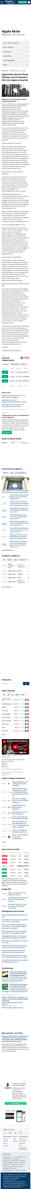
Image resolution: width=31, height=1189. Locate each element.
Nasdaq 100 (6, 1161)
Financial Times (22, 538)
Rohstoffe (6, 1168)
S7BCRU (26, 859)
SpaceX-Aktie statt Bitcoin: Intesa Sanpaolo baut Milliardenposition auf (15, 961)
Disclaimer (22, 1143)
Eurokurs (14, 1164)
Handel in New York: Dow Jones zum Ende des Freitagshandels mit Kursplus (19, 503)
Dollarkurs (6, 1164)
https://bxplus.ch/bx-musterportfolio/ (12, 769)
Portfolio (13, 1168)
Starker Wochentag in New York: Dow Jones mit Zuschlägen (19, 516)
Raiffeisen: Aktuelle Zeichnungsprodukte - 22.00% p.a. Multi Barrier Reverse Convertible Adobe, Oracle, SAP (20, 792)
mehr (3, 734)
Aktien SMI (6, 1157)
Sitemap (5, 1146)
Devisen (22, 1163)
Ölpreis (18, 1170)
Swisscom (5, 731)
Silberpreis (21, 1164)
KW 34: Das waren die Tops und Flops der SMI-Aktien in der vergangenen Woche (14, 932)
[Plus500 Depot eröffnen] (9, 3)
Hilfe (14, 1139)
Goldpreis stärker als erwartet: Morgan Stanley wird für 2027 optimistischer (13, 951)
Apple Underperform (11, 566)
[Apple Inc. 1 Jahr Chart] (25, 443)
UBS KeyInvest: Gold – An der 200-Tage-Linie (19, 813)
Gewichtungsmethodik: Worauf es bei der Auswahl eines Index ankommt (18, 899)
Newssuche (6, 680)
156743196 (25, 381)
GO (26, 683)
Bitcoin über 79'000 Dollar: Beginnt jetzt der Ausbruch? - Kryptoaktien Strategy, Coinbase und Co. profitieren (15, 926)
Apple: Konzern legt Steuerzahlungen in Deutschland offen (19, 496)
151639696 (25, 376)
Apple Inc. (5, 442)
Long (5, 372)
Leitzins (24, 1170)
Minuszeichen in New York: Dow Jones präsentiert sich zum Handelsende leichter (15, 946)
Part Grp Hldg (6, 717)
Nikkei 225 (15, 1161)
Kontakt (5, 1139)
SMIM (19, 1157)
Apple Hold (11, 581)
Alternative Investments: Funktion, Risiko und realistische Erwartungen (17, 906)
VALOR (4, 34)
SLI (15, 1157)
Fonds (5, 1166)
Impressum (22, 1139)
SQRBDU (26, 863)
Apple (12, 113)
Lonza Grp (5, 710)
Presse (5, 1143)
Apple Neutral (12, 571)
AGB (20, 1146)
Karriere (5, 1141)
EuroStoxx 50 (7, 1159)
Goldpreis (10, 1163)
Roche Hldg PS (6, 714)
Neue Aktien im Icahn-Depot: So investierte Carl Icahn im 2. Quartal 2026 (15, 920)
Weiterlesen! (6, 432)
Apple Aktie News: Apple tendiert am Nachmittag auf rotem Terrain (19, 523)
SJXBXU (26, 856)
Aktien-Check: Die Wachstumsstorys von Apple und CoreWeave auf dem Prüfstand (19, 543)
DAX (24, 1157)
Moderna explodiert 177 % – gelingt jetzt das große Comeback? (20, 783)
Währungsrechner (8, 1170)
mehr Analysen (6, 587)
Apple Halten (12, 574)
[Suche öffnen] (29, 2)
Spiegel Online (14, 498)
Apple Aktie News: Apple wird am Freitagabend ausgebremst (19, 509)
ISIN (14, 34)
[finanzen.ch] (10, 1)
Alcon (3, 727)
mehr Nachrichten (7, 550)
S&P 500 (22, 1161)
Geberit (4, 707)
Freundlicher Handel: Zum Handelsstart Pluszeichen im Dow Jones (19, 530)
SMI (4, 1163)
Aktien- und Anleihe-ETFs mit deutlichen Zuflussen (19, 831)
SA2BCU (26, 876)
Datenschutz (23, 1141)
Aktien (16, 1163)
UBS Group (5, 724)
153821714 (25, 372)
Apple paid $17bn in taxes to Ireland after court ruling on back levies (18, 536)
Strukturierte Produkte (15, 1166)
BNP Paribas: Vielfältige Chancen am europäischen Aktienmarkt (20, 800)
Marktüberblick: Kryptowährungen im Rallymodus (18, 807)
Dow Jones (16, 1159)
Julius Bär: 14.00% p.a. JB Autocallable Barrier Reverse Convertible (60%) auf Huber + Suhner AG (20, 824)
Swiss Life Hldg (6, 721)
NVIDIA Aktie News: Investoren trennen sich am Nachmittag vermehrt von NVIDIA (14, 956)
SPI (12, 1157)
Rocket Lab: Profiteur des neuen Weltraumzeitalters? (20, 818)
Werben (15, 1141)
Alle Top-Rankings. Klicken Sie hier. (12, 1008)
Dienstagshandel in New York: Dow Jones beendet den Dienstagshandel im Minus (14, 937)
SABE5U (26, 869)
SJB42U (26, 873)
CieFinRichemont (7, 704)
